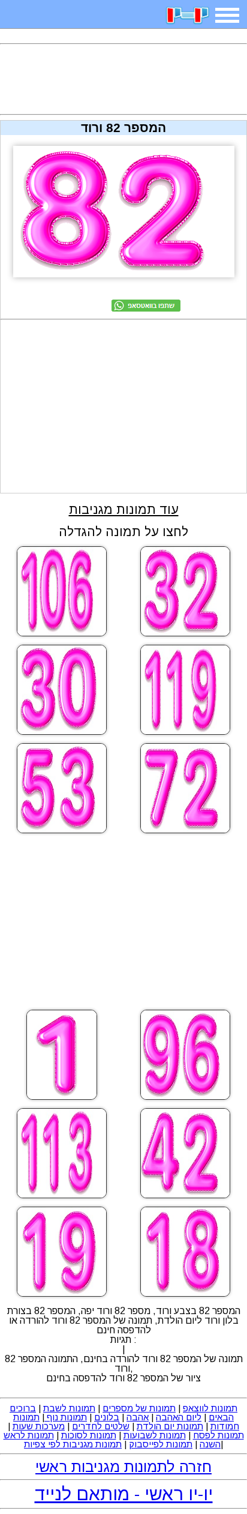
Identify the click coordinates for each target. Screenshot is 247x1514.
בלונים (106, 1417)
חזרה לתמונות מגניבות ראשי (123, 1466)
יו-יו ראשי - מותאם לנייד (124, 1494)
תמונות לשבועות (154, 1435)
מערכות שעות (39, 1426)
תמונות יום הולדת (170, 1426)
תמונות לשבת (69, 1408)
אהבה (137, 1417)
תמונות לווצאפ (210, 1408)
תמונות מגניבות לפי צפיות (73, 1444)
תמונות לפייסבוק (160, 1444)
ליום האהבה (178, 1417)
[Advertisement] (123, 79)
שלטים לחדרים (100, 1426)
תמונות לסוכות (88, 1435)
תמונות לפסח (218, 1435)
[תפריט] (227, 15)
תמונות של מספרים (139, 1408)
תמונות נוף (65, 1417)
